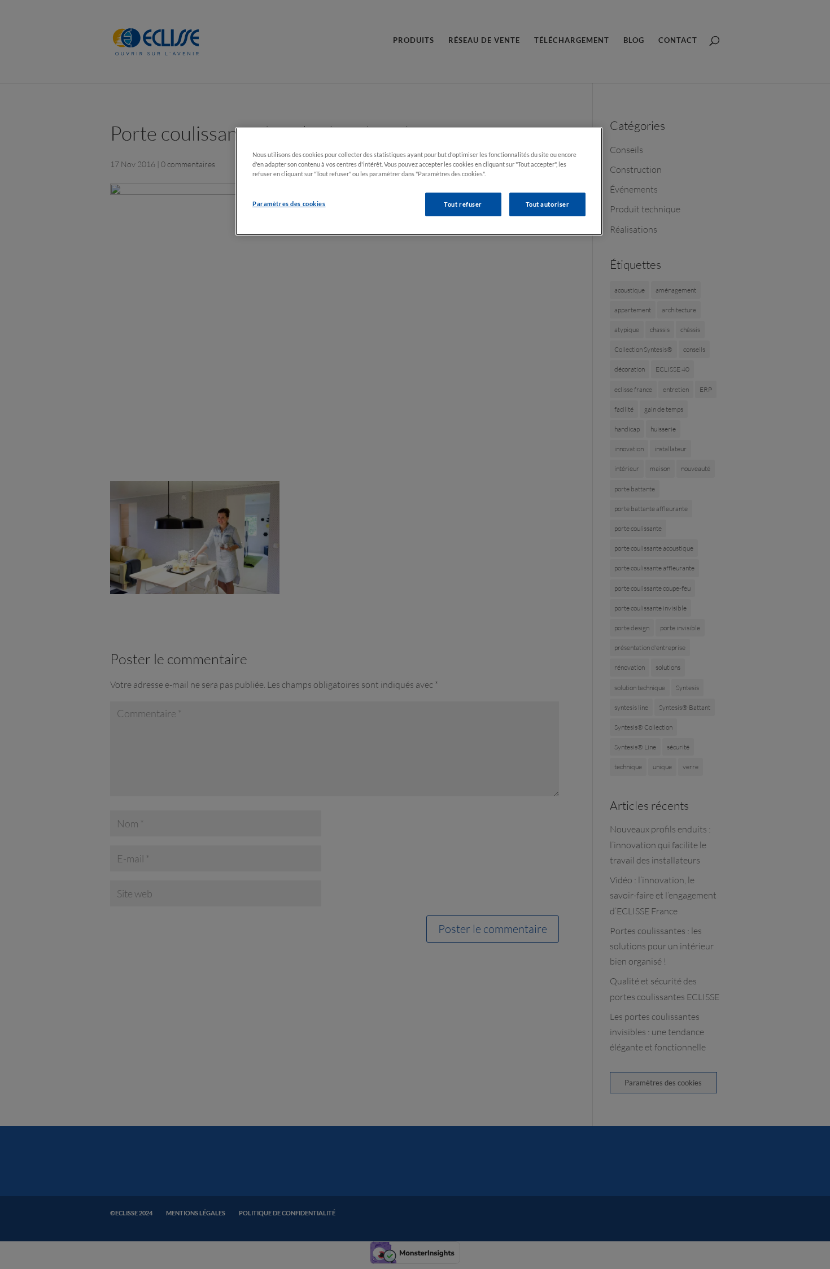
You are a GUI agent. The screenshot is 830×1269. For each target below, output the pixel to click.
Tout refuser (463, 204)
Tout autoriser (548, 204)
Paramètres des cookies (289, 203)
